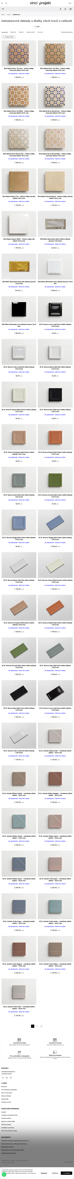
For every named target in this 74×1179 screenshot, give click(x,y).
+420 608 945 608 (6, 1074)
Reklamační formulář (7, 1147)
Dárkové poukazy (6, 1124)
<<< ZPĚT (37, 26)
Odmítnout (55, 1173)
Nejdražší (21, 32)
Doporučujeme (5, 32)
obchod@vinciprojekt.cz (8, 1071)
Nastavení (44, 1173)
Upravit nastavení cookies (7, 1162)
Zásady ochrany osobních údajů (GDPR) (12, 1150)
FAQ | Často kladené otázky (9, 1131)
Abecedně (40, 32)
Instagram (6, 1077)
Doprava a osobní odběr (8, 1121)
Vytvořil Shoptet (69, 1162)
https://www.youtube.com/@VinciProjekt (10, 1077)
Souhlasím (67, 1173)
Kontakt (3, 1112)
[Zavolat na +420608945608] (2, 3)
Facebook (2, 1077)
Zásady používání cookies (8, 1153)
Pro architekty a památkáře (9, 1089)
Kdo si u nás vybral (6, 1092)
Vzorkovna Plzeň (6, 1118)
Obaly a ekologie (6, 1096)
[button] (4, 1174)
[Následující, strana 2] (37, 1027)
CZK (70, 3)
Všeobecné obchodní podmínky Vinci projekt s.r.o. (15, 1140)
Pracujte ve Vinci (6, 1102)
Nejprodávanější (31, 32)
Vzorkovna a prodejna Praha (9, 1115)
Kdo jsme (4, 1086)
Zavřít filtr (8, 37)
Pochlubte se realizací (7, 1127)
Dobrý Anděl (4, 1099)
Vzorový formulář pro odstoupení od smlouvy (14, 1144)
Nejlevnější (13, 32)
